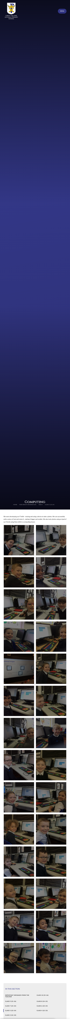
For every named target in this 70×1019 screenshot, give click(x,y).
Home (15, 504)
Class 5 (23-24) (50, 504)
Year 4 (40, 504)
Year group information (27, 504)
